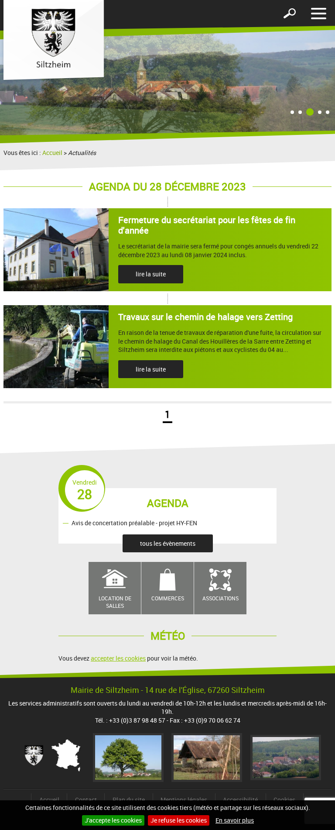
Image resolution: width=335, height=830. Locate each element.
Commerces (167, 598)
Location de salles (115, 602)
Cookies (284, 800)
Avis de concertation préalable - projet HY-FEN (134, 523)
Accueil (52, 152)
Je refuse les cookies (178, 820)
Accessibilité (240, 800)
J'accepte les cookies (113, 820)
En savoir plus (234, 820)
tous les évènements (167, 543)
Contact (86, 800)
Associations (220, 598)
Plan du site (129, 800)
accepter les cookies (118, 658)
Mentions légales (184, 800)
